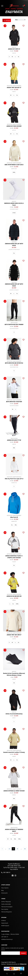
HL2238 (14, 561)
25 (17, 849)
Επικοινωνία (4, 893)
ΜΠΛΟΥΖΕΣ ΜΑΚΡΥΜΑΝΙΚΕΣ (14, 85)
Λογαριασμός (4, 923)
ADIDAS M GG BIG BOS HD (14, 596)
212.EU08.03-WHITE (14, 209)
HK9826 (14, 600)
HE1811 (14, 717)
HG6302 (14, 795)
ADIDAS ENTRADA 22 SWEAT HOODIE (14, 791)
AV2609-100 (14, 482)
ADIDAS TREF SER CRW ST (14, 635)
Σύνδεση (3, 920)
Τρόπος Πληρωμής (6, 901)
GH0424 (14, 679)
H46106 (14, 444)
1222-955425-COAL (14, 367)
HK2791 (14, 91)
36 (25, 849)
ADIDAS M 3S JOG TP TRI (14, 440)
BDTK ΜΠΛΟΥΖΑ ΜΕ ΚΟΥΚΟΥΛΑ (14, 363)
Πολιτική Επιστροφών (6, 906)
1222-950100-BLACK (14, 328)
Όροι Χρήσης (4, 909)
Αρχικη (7, 8)
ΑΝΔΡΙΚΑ (13, 8)
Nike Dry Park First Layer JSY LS (14, 479)
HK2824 (14, 756)
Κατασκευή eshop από (17, 964)
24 (13, 849)
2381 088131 (6, 872)
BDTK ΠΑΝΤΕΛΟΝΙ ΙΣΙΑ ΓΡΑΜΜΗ (14, 324)
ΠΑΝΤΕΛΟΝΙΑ (14, 322)
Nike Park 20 (14, 517)
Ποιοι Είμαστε (4, 888)
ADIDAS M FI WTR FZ (14, 49)
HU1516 (14, 130)
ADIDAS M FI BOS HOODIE (14, 126)
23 (9, 849)
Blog (2, 890)
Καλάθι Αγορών (5, 925)
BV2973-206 (14, 168)
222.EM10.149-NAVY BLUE (14, 249)
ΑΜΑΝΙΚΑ (14, 242)
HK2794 (14, 639)
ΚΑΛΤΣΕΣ (14, 201)
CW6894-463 (14, 521)
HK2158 (14, 53)
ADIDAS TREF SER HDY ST (14, 87)
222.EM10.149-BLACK (14, 290)
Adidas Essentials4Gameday (14, 714)
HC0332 (14, 835)
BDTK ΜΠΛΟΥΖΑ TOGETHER (14, 401)
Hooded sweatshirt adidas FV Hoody (14, 752)
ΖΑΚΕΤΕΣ (14, 47)
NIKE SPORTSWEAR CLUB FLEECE (14, 164)
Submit (23, 953)
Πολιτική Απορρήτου (6, 912)
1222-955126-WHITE (14, 405)
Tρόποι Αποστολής (6, 904)
